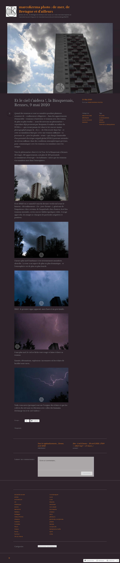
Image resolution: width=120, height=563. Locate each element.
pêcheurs (52, 517)
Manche (51, 502)
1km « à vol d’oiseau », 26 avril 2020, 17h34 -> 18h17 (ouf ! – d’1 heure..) (88, 446)
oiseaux (51, 512)
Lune (51, 499)
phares (51, 522)
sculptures (52, 526)
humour (17, 534)
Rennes (85, 122)
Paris (51, 514)
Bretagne (85, 118)
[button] (41, 183)
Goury (16, 531)
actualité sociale (19, 494)
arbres (16, 497)
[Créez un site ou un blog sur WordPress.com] (9, 558)
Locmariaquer (53, 494)
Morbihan (52, 504)
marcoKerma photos (95, 102)
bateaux (17, 512)
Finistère (17, 524)
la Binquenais (104, 118)
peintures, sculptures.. (56, 519)
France (16, 529)
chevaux (17, 519)
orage (101, 120)
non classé (52, 507)
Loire (51, 497)
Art (15, 502)
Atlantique (17, 504)
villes (51, 534)
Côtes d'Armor (18, 517)
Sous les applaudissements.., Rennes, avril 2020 (51, 446)
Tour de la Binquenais (107, 124)
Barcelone (17, 509)
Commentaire (87, 473)
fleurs (16, 526)
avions (16, 507)
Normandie (53, 509)
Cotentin (17, 522)
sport (51, 531)
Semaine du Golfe (55, 529)
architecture (87, 115)
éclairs (101, 115)
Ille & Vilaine (87, 120)
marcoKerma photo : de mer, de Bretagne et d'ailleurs (44, 9)
